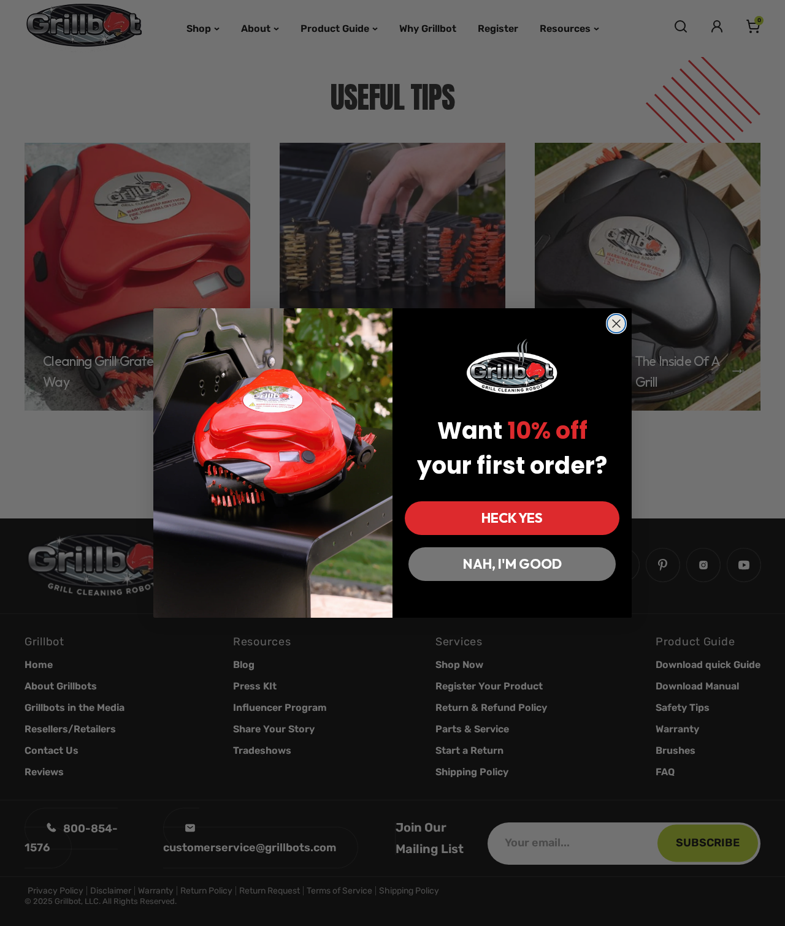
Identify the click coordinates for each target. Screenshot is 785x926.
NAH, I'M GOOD (512, 563)
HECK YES (512, 517)
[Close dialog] (616, 323)
